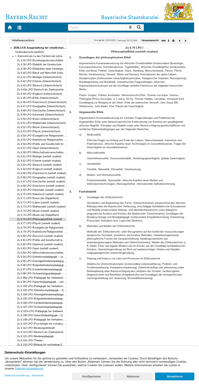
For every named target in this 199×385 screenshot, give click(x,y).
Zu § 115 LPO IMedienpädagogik (35, 336)
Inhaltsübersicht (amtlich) (29, 52)
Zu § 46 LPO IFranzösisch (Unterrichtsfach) (41, 102)
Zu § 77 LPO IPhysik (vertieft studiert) (38, 223)
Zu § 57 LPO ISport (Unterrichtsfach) (37, 148)
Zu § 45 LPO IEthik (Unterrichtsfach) (37, 97)
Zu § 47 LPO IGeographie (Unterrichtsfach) (41, 106)
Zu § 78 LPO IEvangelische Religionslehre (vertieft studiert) (50, 227)
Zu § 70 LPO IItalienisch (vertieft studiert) (40, 194)
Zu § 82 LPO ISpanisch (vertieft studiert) (40, 244)
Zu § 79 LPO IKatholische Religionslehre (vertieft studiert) (49, 231)
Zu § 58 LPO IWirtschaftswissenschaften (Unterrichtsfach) (50, 152)
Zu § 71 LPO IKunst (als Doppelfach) (38, 198)
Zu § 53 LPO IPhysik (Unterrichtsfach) (38, 131)
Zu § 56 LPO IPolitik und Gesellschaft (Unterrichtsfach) (48, 144)
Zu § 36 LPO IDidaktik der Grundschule (39, 64)
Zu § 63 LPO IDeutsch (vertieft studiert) (39, 164)
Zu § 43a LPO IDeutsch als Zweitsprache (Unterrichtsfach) (50, 89)
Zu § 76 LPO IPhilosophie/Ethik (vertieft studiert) (44, 219)
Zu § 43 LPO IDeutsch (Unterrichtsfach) (39, 85)
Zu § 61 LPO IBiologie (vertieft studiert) (39, 156)
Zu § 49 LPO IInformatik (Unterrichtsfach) (40, 114)
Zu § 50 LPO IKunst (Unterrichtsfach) (38, 118)
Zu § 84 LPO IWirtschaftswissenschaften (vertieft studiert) (50, 252)
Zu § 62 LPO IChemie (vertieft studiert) (39, 160)
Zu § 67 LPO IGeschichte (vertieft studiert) (41, 181)
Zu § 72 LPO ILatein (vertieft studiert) (38, 202)
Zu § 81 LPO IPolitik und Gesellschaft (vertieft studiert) (48, 240)
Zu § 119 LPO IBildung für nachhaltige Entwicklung (45, 344)
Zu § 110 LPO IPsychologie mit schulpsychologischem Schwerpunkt (55, 323)
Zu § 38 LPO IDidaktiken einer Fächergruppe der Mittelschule (51, 68)
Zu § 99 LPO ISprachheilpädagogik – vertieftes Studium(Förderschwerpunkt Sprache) (65, 281)
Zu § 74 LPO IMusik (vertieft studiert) (38, 210)
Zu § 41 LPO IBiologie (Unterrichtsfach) (39, 77)
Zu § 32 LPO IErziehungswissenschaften (40, 60)
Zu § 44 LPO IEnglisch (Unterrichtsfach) (39, 93)
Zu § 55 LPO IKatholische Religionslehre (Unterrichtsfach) (49, 139)
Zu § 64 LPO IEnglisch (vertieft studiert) (39, 169)
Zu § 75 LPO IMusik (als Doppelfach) (38, 215)
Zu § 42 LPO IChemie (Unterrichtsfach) (39, 81)
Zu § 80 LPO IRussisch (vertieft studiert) (40, 235)
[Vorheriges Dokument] (180, 40)
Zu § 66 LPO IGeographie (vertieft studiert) (41, 177)
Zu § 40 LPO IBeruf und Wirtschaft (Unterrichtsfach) (46, 72)
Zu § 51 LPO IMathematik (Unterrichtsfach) (41, 123)
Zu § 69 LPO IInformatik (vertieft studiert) (40, 189)
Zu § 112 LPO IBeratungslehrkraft (36, 327)
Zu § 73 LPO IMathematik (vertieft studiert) (41, 206)
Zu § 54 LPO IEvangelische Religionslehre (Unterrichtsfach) (50, 135)
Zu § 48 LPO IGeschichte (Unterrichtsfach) (41, 110)
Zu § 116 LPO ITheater (30, 340)
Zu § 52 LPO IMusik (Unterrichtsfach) (38, 127)
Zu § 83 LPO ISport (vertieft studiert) (37, 248)
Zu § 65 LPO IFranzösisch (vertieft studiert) (41, 173)
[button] (11, 47)
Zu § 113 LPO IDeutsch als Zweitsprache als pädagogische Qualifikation (58, 332)
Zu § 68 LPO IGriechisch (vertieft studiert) (40, 185)
